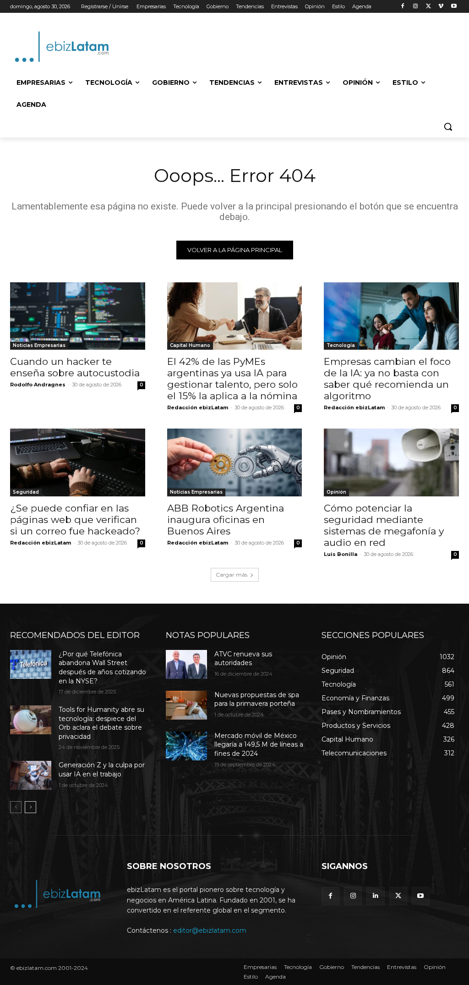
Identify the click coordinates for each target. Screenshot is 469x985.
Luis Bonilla (340, 554)
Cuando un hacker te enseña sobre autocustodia (75, 367)
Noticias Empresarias (39, 345)
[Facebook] (403, 6)
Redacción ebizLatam (197, 407)
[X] (428, 6)
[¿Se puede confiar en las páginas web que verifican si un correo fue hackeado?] (77, 462)
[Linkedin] (375, 896)
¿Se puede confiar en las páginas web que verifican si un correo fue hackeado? (75, 519)
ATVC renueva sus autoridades (243, 658)
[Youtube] (453, 6)
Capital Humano (190, 345)
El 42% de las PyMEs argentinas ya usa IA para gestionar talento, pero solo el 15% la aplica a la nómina (232, 379)
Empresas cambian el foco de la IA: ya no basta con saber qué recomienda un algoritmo (387, 379)
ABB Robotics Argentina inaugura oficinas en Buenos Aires (225, 519)
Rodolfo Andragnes (37, 384)
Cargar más (231, 574)
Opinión (336, 492)
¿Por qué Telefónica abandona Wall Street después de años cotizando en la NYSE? (102, 667)
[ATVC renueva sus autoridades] (186, 664)
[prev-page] (16, 807)
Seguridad (26, 492)
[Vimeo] (441, 6)
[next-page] (30, 807)
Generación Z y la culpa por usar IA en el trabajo (102, 769)
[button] (448, 127)
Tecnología (341, 345)
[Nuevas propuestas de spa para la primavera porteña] (186, 705)
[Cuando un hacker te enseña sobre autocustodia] (77, 316)
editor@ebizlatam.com (209, 930)
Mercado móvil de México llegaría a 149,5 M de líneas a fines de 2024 (258, 745)
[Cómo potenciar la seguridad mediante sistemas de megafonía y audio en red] (391, 462)
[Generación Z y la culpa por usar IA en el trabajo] (30, 775)
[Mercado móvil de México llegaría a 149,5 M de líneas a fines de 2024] (186, 746)
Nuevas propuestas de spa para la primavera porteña (256, 699)
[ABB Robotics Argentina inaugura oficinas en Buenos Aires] (234, 462)
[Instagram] (415, 6)
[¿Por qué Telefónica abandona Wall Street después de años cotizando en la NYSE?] (30, 664)
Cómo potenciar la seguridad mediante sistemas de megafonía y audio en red (384, 525)
